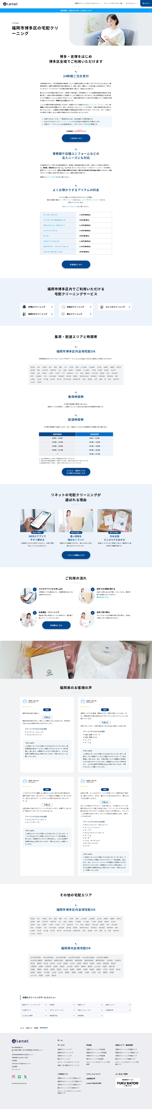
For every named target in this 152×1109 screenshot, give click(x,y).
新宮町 (59, 969)
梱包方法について (103, 597)
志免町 (46, 969)
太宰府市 (48, 966)
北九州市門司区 (36, 957)
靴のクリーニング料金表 (95, 1059)
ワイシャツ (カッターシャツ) (52, 252)
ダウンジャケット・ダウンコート (54, 225)
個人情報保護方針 (17, 1047)
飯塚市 (39, 963)
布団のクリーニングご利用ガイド (69, 1085)
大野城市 (34, 966)
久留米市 (118, 960)
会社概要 (14, 1066)
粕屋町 (72, 969)
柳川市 (52, 963)
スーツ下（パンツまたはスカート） (55, 220)
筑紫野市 (106, 963)
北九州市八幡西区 (36, 960)
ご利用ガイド (26, 1010)
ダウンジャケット (94, 200)
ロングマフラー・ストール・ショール (55, 246)
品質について (110, 1005)
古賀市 (55, 966)
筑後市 (65, 963)
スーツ (61, 200)
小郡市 (98, 963)
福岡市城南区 (88, 960)
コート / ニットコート (50, 230)
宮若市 (77, 966)
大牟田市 (110, 960)
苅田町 (112, 972)
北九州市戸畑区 (61, 957)
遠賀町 (98, 969)
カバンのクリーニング (115, 306)
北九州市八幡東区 (103, 957)
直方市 (33, 963)
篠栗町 (39, 969)
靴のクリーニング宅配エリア (125, 1059)
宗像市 (41, 966)
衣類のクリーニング (36, 306)
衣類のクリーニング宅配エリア (126, 1049)
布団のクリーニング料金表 (95, 1056)
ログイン (147, 3)
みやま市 (97, 966)
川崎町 (87, 972)
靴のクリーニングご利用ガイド (68, 1088)
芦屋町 (79, 969)
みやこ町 (34, 975)
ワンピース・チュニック (51, 241)
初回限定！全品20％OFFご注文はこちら (76, 10)
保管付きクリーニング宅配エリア (127, 1053)
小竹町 (105, 969)
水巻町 (85, 969)
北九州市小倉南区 (88, 957)
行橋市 (79, 963)
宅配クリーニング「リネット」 (95, 105)
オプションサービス (57, 1010)
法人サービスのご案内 (51, 177)
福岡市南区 (69, 960)
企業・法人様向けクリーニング (68, 1065)
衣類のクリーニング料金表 (95, 1049)
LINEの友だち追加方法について (21, 1063)
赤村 (99, 972)
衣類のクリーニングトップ (31, 1005)
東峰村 (39, 972)
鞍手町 (112, 969)
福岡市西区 (78, 960)
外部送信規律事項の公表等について (22, 1054)
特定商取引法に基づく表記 (20, 1057)
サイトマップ (16, 1069)
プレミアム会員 (68, 121)
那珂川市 (112, 966)
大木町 (54, 972)
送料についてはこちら (69, 206)
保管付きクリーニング (37, 314)
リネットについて (93, 1074)
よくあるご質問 (27, 1016)
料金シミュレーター (85, 1010)
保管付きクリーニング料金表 (96, 1053)
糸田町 (80, 972)
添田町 (74, 972)
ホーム (22, 1028)
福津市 (62, 966)
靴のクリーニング (74, 314)
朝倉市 (90, 966)
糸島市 (104, 966)
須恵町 (52, 969)
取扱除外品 (53, 1016)
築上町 (54, 975)
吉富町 (41, 975)
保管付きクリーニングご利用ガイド (70, 1081)
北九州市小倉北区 (74, 957)
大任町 (93, 972)
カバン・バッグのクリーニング (68, 1062)
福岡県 (36, 1028)
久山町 (65, 969)
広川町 (60, 972)
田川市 (46, 963)
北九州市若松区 (48, 957)
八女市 (59, 963)
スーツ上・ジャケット (50, 215)
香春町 (67, 972)
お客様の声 (109, 1010)
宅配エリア (81, 1005)
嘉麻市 (83, 966)
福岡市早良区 (100, 960)
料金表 (89, 124)
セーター (46, 236)
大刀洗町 (47, 972)
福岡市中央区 (58, 960)
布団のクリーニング (75, 306)
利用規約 (81, 1016)
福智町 (105, 972)
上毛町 (47, 975)
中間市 (92, 963)
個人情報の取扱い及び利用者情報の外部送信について (27, 1050)
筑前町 (33, 972)
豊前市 (85, 963)
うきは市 (69, 966)
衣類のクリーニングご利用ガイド (69, 1078)
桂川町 (118, 969)
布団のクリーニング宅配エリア (126, 1056)
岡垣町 (92, 969)
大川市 (72, 963)
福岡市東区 (48, 960)
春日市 (113, 963)
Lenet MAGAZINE (93, 1083)
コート (84, 200)
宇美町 (33, 969)
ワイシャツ (69, 200)
